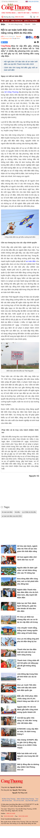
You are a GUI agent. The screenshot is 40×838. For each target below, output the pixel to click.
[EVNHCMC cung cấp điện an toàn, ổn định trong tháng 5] (8, 732)
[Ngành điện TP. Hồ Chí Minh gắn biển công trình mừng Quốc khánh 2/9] (8, 710)
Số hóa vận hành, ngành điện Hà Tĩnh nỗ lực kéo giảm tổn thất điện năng (27, 548)
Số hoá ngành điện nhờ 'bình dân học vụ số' (27, 558)
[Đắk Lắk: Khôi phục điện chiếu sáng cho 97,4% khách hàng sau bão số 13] (8, 699)
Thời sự (6, 20)
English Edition (33, 1)
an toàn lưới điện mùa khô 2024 (12, 516)
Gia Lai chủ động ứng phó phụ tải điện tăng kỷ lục (28, 640)
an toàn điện (31, 261)
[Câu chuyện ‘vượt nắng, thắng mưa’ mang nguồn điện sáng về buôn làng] (8, 631)
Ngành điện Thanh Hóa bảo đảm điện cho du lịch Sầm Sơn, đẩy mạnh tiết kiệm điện (27, 594)
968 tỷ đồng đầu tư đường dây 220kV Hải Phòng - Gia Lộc (28, 767)
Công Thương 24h (17, 20)
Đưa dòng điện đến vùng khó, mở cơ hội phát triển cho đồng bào (27, 581)
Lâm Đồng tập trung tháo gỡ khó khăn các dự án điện (27, 676)
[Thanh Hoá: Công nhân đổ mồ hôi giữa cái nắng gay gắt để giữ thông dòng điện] (8, 663)
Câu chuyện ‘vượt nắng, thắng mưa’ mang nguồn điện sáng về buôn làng (27, 630)
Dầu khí (27, 24)
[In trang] (38, 42)
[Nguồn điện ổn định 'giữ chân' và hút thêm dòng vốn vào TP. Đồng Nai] (8, 570)
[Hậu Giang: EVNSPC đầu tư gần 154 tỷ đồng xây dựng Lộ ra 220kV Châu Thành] (8, 743)
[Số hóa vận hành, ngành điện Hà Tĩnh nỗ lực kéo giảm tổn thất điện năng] (8, 549)
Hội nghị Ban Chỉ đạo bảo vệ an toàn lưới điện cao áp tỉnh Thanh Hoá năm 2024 (20, 63)
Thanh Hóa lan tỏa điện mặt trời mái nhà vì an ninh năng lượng (26, 652)
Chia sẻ (5, 42)
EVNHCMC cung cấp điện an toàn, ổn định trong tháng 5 (27, 731)
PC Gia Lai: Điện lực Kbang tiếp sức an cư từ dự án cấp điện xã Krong (27, 619)
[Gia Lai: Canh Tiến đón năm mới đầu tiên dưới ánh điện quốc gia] (8, 688)
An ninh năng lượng (15, 24)
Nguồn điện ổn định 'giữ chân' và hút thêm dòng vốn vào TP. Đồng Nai (27, 570)
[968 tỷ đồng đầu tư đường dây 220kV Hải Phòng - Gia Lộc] (8, 767)
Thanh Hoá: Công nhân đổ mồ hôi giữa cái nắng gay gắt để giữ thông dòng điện (28, 664)
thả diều (17, 512)
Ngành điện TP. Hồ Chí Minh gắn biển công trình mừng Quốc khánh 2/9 (27, 709)
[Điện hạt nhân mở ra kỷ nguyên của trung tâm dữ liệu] (8, 756)
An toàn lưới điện (7, 512)
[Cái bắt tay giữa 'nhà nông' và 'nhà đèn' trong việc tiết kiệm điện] (8, 721)
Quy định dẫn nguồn (31, 800)
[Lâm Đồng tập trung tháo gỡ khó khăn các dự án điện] (8, 677)
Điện (3, 24)
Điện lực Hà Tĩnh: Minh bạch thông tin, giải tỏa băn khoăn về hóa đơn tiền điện (26, 607)
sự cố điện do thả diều (29, 512)
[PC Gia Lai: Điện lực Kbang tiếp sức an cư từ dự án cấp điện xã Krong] (8, 620)
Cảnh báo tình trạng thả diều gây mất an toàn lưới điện (20, 69)
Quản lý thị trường (30, 20)
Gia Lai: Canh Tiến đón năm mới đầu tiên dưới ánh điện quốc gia (26, 687)
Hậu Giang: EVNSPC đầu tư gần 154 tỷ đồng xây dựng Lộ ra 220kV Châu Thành (27, 744)
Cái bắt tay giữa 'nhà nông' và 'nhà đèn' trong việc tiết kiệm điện (27, 720)
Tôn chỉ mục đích (18, 800)
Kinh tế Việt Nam (23, 13)
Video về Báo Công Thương (25, 799)
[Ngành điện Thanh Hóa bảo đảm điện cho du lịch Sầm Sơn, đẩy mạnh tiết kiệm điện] (8, 592)
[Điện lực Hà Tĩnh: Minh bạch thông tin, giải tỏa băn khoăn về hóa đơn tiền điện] (8, 606)
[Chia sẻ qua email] (35, 42)
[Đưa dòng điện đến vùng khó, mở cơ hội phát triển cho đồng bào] (8, 581)
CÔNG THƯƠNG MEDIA (8, 13)
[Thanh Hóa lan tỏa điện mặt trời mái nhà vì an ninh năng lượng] (8, 652)
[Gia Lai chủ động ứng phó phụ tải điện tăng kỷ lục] (8, 642)
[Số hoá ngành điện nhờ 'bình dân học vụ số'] (8, 560)
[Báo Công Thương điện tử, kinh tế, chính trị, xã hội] (16, 7)
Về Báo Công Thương (8, 799)
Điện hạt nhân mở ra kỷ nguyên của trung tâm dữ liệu (27, 756)
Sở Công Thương (11, 92)
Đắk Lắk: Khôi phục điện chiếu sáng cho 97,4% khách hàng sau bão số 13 (28, 698)
